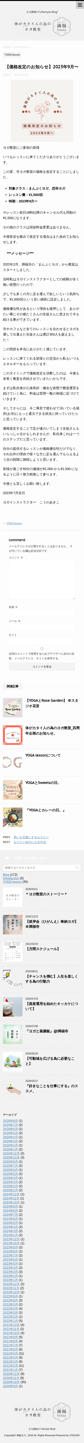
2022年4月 (10, 1308)
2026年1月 (10, 1149)
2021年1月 (10, 1369)
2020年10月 (11, 1382)
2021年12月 (11, 1325)
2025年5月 (10, 1174)
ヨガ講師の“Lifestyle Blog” (42, 1429)
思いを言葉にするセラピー (31, 837)
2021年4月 (10, 1357)
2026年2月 (10, 1145)
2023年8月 (10, 1251)
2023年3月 (10, 1272)
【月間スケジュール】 (43, 949)
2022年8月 (10, 1300)
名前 (13, 607)
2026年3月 (10, 1141)
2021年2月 (10, 1365)
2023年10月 (11, 1243)
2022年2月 (10, 1316)
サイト (13, 635)
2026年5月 (10, 1133)
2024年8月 (10, 1210)
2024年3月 (10, 1231)
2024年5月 (10, 1223)
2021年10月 (11, 1333)
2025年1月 (10, 1190)
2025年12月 (11, 1153)
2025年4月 (10, 1178)
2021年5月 (10, 1353)
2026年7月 (10, 1125)
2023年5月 (10, 1263)
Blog (6, 874)
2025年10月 (11, 1157)
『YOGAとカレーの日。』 (45, 810)
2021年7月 (10, 1345)
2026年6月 (10, 1129)
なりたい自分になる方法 (30, 842)
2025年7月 (10, 1165)
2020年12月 (11, 1374)
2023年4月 (10, 1267)
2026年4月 (10, 1137)
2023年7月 (10, 1255)
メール (15, 621)
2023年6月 (10, 1259)
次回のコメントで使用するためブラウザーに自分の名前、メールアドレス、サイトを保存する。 (41, 656)
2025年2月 (10, 1186)
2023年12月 (11, 1239)
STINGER (74, 1435)
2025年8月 (10, 1161)
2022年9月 (10, 1296)
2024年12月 (11, 1194)
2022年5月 (10, 1304)
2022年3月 (10, 1312)
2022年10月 (11, 1292)
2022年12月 (11, 1284)
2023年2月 (10, 1276)
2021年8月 (10, 1341)
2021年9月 (10, 1337)
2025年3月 (10, 1182)
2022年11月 (11, 1288)
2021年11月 (11, 1329)
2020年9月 (10, 1386)
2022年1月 (10, 1320)
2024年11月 (11, 1198)
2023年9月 (10, 1247)
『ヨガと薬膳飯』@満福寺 (46, 1031)
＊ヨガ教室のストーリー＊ (46, 894)
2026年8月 (10, 1120)
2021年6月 (10, 1349)
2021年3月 (10, 1361)
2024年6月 (10, 1218)
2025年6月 (10, 1169)
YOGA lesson (14, 523)
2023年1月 (10, 1280)
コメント (16, 557)
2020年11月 (11, 1378)
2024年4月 (10, 1227)
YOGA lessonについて (43, 755)
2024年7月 (10, 1214)
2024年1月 (10, 1235)
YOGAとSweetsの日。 (43, 782)
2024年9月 (10, 1206)
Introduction (11, 878)
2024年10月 (11, 1202)
